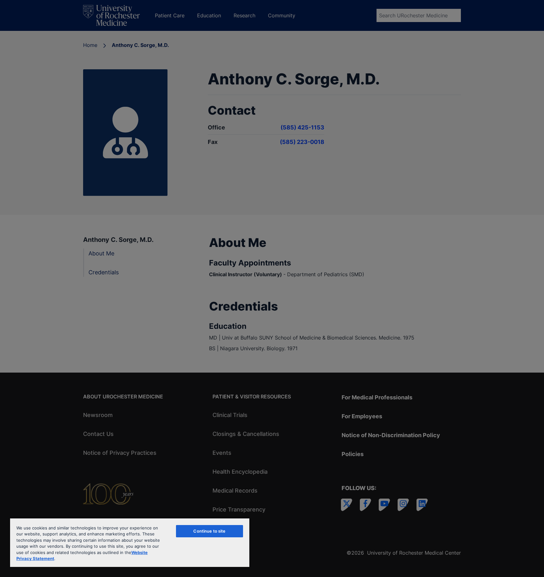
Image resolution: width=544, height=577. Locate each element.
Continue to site (209, 531)
